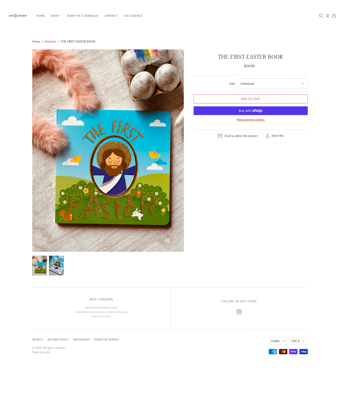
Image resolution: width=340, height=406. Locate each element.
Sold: (232, 83)
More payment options (251, 119)
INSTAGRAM (81, 339)
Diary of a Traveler (82, 15)
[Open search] (321, 16)
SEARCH (37, 339)
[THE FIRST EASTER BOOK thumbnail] (39, 265)
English (275, 341)
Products (50, 41)
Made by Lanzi (41, 352)
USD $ (295, 341)
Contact (111, 15)
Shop (55, 15)
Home (40, 15)
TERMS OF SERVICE (106, 339)
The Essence (133, 15)
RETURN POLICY (58, 339)
